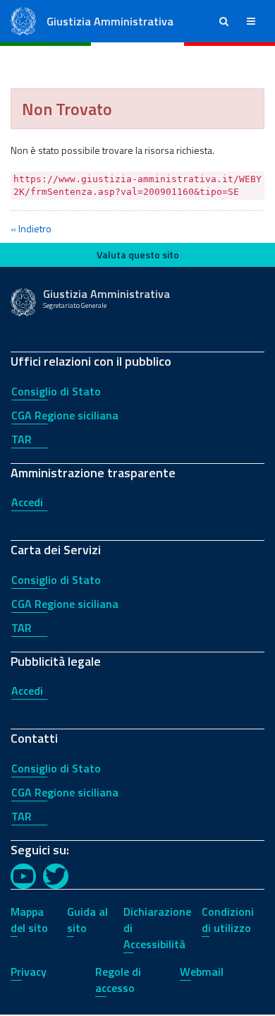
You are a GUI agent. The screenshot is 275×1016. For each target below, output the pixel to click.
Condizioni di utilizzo (228, 919)
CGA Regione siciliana (64, 415)
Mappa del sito (29, 919)
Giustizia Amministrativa (110, 21)
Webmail (202, 971)
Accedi (27, 502)
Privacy (29, 971)
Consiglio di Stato (56, 391)
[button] (224, 21)
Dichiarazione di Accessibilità (157, 927)
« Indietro (31, 228)
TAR (21, 439)
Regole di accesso (118, 979)
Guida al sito (87, 919)
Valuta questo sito (138, 254)
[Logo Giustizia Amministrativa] (23, 20)
